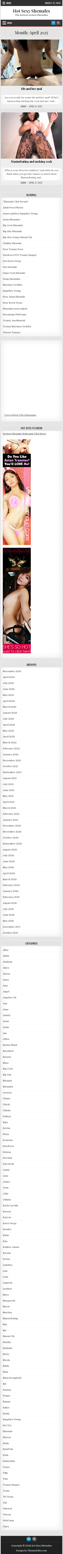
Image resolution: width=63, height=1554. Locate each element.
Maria (6, 1306)
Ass (11, 48)
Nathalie (7, 1348)
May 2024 (8, 695)
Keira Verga (9, 1223)
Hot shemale (10, 267)
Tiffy (5, 1473)
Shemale (7, 1431)
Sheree (7, 1437)
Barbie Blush (10, 1045)
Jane (5, 1176)
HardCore (33, 51)
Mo (4, 1330)
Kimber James (11, 1247)
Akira (6, 967)
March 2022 (9, 742)
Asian (6, 1021)
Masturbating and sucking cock (31, 161)
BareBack (8, 1051)
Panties (7, 1390)
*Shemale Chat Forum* (16, 201)
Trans (6, 1490)
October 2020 (11, 837)
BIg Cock (22, 48)
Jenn (5, 1187)
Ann (5, 1003)
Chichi (6, 1104)
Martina (7, 1312)
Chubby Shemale (12, 243)
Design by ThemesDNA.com (31, 1550)
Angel (6, 991)
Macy (6, 1294)
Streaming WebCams (14, 314)
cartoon (7, 1092)
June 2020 (9, 861)
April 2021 (9, 802)
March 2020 (10, 879)
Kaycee (7, 1217)
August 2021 (10, 778)
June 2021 (8, 790)
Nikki (6, 1366)
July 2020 (8, 855)
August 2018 (10, 903)
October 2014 (10, 932)
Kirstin (7, 1253)
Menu (8, 3)
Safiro (6, 1407)
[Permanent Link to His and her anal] (31, 63)
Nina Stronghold (12, 1378)
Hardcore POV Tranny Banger (20, 255)
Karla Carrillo (10, 1205)
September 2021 (12, 772)
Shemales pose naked (15, 308)
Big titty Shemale (12, 231)
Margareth (9, 1300)
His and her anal (31, 89)
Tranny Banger (11, 1484)
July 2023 (8, 718)
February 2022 (11, 748)
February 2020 (11, 885)
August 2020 (10, 849)
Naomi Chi (8, 1336)
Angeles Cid (9, 997)
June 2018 (8, 915)
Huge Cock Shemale (14, 273)
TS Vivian (8, 1496)
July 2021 (8, 784)
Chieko (7, 1110)
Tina (5, 1479)
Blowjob (51, 48)
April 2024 (9, 701)
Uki (5, 1502)
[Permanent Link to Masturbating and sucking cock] (31, 135)
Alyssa (6, 973)
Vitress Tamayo (11, 332)
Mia (5, 1324)
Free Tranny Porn (13, 249)
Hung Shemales (11, 279)
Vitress (7, 1514)
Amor (6, 979)
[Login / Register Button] (53, 23)
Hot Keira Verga (12, 261)
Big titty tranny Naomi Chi (17, 237)
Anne (6, 1009)
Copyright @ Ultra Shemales (20, 415)
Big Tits (37, 48)
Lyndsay (7, 1288)
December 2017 (12, 927)
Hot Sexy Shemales (31, 11)
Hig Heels (8, 1164)
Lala (5, 1271)
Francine (8, 1140)
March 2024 (9, 707)
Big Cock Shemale (13, 225)
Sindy (6, 1443)
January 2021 (10, 820)
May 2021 (8, 796)
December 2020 (12, 825)
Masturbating (10, 1318)
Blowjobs (8, 1086)
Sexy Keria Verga (12, 302)
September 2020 (12, 843)
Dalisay (7, 1116)
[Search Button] (58, 23)
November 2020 (12, 831)
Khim (6, 1235)
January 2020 (11, 891)
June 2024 (9, 689)
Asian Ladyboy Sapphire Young (20, 213)
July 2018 (8, 909)
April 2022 (9, 736)
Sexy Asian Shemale (14, 296)
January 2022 (10, 754)
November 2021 (12, 760)
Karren (7, 1211)
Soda (5, 1455)
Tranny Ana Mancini (14, 320)
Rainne (6, 1401)
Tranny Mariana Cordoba (17, 326)
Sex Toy (7, 1425)
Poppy (6, 1395)
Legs (5, 1276)
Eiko (5, 1122)
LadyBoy (54, 120)
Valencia (7, 1508)
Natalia (7, 1342)
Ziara (6, 1526)
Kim (5, 1241)
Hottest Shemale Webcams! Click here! (24, 433)
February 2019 (11, 897)
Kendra (7, 1229)
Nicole (6, 1360)
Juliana (7, 1199)
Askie (6, 1027)
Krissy (6, 1259)
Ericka (6, 1128)
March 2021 (9, 808)
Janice (6, 1181)
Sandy (6, 1413)
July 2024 (8, 683)
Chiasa (6, 1098)
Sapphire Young (33, 124)
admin (23, 106)
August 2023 (10, 712)
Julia (5, 1193)
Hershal (7, 1158)
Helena (7, 1152)
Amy (5, 985)
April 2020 (9, 873)
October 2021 (10, 766)
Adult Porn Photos (13, 207)
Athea (6, 1039)
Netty (6, 1354)
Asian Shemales (11, 219)
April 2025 (9, 677)
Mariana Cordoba (12, 284)
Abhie (6, 956)
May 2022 (8, 730)
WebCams (8, 1520)
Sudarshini (9, 1461)
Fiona (6, 1134)
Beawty (7, 1057)
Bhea (5, 1063)
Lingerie (7, 1282)
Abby (6, 950)
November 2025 (12, 671)
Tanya (6, 1467)
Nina (5, 1372)
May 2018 (8, 921)
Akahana (7, 962)
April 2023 (9, 724)
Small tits (8, 1449)
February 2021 (11, 814)
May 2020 (8, 867)
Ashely (6, 1015)
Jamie (6, 1170)
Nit (4, 1384)
